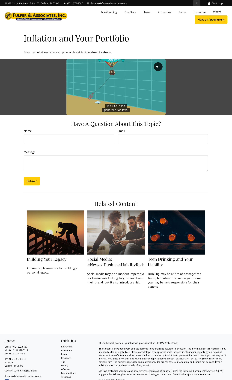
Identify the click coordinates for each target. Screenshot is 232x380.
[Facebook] (196, 3)
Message (30, 152)
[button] (109, 12)
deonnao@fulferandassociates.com (109, 3)
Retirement (66, 346)
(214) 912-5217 (20, 350)
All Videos (66, 376)
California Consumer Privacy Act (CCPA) (203, 370)
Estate (64, 354)
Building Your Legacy (46, 259)
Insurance (66, 357)
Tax (63, 361)
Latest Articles (68, 373)
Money (64, 365)
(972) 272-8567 (75, 3)
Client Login (217, 3)
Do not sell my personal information (191, 374)
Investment (67, 350)
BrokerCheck (171, 342)
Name (28, 131)
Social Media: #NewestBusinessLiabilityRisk (115, 262)
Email (121, 131)
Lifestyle (65, 369)
